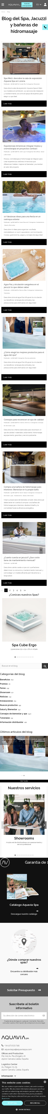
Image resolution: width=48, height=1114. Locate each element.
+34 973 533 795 (12, 1045)
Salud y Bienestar (9, 225)
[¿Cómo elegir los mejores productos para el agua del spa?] (24, 333)
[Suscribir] (44, 1015)
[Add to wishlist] (44, 602)
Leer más (7, 103)
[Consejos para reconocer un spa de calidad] (24, 400)
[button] (15, 657)
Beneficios (37, 151)
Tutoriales (7, 293)
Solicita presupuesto (27, 5)
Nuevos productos (30, 358)
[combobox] (45, 1082)
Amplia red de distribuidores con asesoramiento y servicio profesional (24, 843)
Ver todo (24, 781)
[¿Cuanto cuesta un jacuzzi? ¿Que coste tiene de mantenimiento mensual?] (24, 538)
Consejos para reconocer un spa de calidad (24, 420)
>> (25, 590)
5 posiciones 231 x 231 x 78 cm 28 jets (24, 649)
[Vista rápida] (44, 606)
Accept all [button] (12, 1103)
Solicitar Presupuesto (21, 990)
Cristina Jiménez (24, 422)
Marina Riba (23, 290)
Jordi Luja (23, 151)
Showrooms (24, 838)
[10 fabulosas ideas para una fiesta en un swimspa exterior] (24, 197)
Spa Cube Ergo (24, 645)
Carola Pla (23, 84)
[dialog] (24, 1096)
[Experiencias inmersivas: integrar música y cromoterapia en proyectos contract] (24, 126)
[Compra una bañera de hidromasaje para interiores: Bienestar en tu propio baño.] (24, 467)
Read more (6, 1098)
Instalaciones (40, 222)
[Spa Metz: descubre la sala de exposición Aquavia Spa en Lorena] (24, 59)
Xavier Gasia (23, 492)
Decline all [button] (35, 1103)
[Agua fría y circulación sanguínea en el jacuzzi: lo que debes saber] (24, 265)
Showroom (37, 84)
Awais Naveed (23, 222)
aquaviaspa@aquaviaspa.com (18, 1049)
